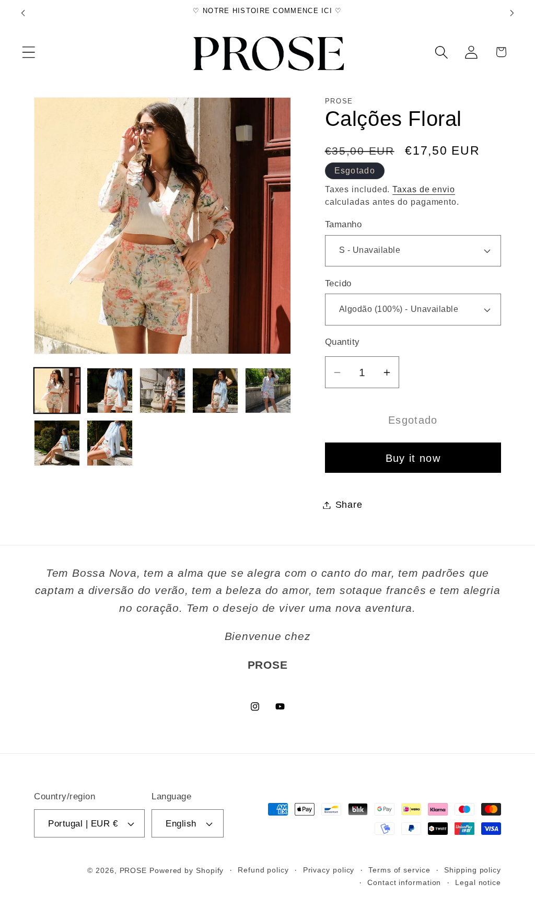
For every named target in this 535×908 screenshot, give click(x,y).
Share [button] (349, 504)
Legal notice (478, 882)
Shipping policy (472, 870)
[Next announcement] (512, 13)
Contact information (404, 882)
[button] (28, 52)
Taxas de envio (423, 189)
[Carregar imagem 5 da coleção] (268, 391)
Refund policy (263, 870)
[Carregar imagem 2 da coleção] (110, 391)
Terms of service (399, 870)
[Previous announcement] (22, 13)
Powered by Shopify (186, 870)
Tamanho (343, 224)
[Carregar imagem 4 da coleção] (215, 391)
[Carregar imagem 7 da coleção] (110, 443)
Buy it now (413, 458)
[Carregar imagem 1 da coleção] (57, 391)
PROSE (133, 870)
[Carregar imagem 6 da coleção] (57, 443)
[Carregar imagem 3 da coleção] (162, 391)
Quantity (342, 342)
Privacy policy (329, 870)
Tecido (338, 283)
